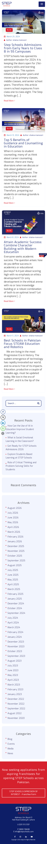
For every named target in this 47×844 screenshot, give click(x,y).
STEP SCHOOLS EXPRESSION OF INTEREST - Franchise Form (23, 793)
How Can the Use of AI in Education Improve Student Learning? (20, 429)
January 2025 (15, 598)
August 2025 (15, 565)
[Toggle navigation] (42, 4)
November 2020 (16, 718)
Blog (9, 30)
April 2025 (13, 584)
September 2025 (16, 560)
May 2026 (13, 522)
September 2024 (16, 613)
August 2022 (15, 713)
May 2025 (13, 579)
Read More (9, 100)
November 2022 (16, 703)
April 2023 (13, 679)
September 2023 (16, 656)
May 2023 (13, 675)
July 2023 (13, 665)
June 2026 (13, 517)
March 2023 (14, 684)
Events (11, 743)
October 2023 (15, 651)
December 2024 (16, 603)
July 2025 (13, 570)
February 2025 (15, 593)
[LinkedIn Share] (3, 422)
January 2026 (15, 541)
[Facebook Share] (3, 411)
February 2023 (15, 689)
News (10, 753)
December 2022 (16, 699)
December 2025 (16, 546)
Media (10, 748)
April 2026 (13, 527)
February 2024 (15, 632)
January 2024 (15, 636)
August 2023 (15, 660)
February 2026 (15, 536)
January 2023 (15, 694)
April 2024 (13, 622)
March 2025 (14, 589)
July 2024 (13, 617)
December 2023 (16, 641)
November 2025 (16, 551)
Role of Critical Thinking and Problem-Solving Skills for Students (21, 466)
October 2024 (15, 608)
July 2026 (13, 512)
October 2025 (15, 555)
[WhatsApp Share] (3, 428)
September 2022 (16, 708)
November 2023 (16, 646)
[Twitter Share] (3, 417)
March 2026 (14, 531)
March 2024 (14, 627)
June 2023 (13, 670)
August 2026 (15, 508)
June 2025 (13, 574)
